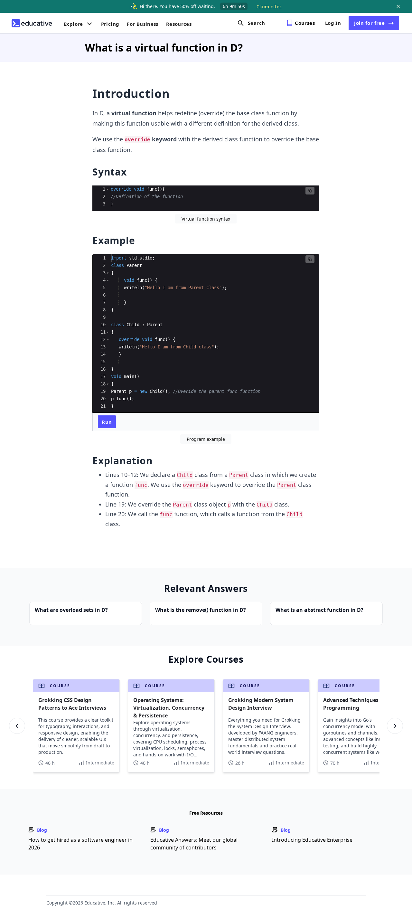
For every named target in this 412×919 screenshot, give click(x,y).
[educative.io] (32, 23)
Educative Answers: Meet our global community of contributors (194, 843)
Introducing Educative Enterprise (312, 839)
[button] (107, 189)
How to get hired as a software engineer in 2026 (80, 843)
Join (369, 23)
